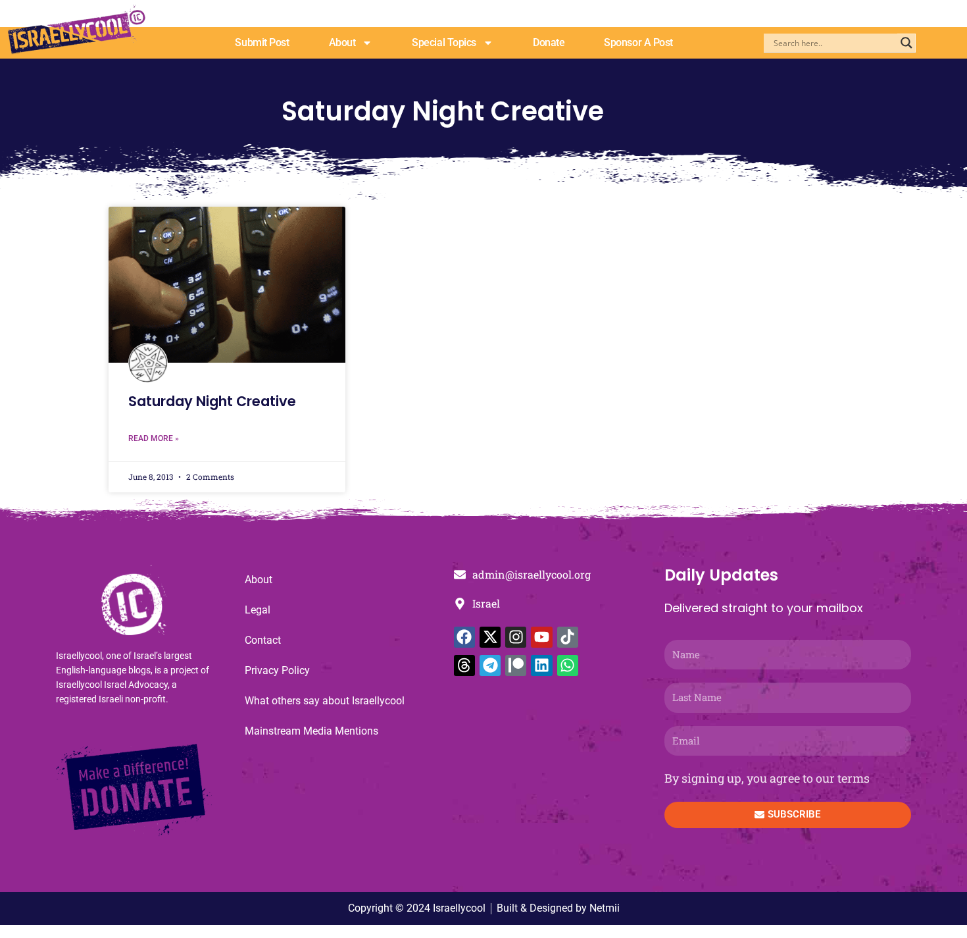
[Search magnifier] (906, 43)
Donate (548, 42)
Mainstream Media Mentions (311, 731)
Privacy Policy (277, 670)
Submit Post (262, 42)
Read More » (153, 438)
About (342, 42)
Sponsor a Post (638, 42)
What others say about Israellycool (325, 700)
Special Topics (444, 42)
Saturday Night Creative (212, 401)
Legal (257, 610)
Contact (263, 640)
